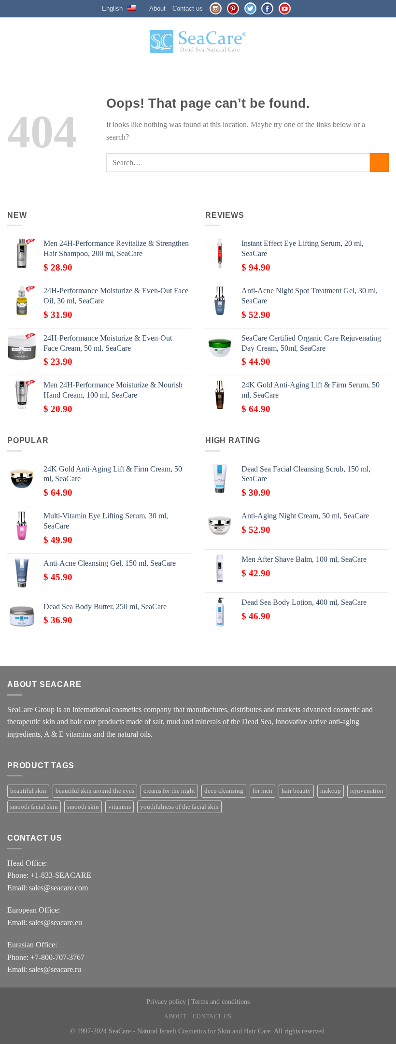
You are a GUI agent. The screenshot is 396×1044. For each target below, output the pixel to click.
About (157, 8)
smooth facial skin (34, 806)
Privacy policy (166, 1001)
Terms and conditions (220, 1001)
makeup (330, 790)
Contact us (187, 8)
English (112, 8)
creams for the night (169, 790)
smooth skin (83, 806)
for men (262, 790)
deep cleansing (223, 790)
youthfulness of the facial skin (179, 806)
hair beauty (296, 790)
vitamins (119, 806)
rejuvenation (366, 790)
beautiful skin (28, 790)
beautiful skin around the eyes (95, 790)
